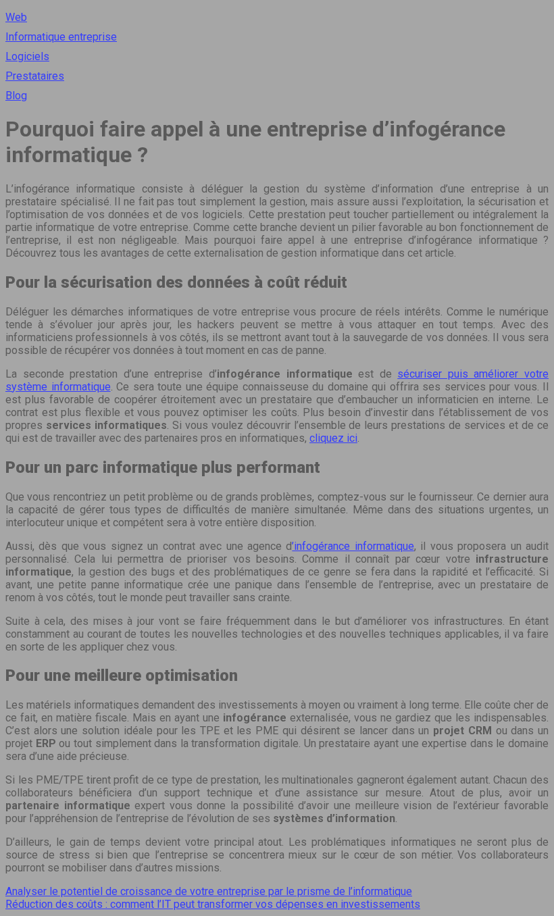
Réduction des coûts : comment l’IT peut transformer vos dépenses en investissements (212, 904)
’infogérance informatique (352, 546)
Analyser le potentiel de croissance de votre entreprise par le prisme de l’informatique (208, 891)
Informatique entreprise (61, 36)
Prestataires (34, 76)
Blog (16, 95)
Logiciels (27, 56)
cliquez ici (333, 438)
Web (16, 17)
